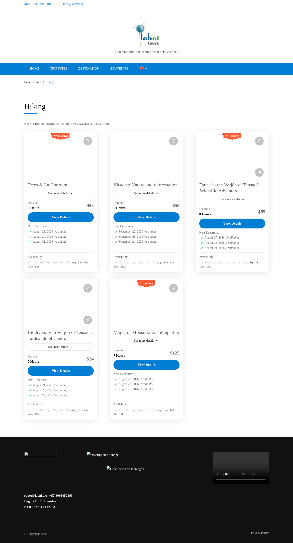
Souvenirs (119, 68)
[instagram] (252, 2)
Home (34, 68)
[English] (142, 69)
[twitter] (267, 2)
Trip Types (58, 68)
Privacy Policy (260, 532)
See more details (58, 193)
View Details (61, 217)
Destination (88, 68)
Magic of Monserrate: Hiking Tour (146, 332)
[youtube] (259, 2)
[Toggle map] (259, 172)
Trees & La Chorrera (47, 184)
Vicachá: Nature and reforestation (145, 184)
